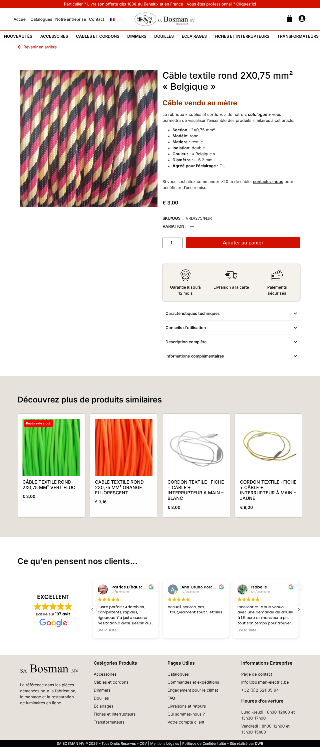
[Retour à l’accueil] (49, 668)
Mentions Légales (164, 743)
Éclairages (194, 36)
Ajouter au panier (243, 243)
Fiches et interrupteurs (242, 36)
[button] (298, 609)
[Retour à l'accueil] (164, 19)
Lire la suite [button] (107, 630)
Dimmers (136, 36)
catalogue (257, 114)
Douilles (164, 36)
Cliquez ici (246, 3)
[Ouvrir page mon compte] (302, 18)
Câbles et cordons (97, 36)
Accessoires (54, 36)
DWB (259, 743)
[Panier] (290, 18)
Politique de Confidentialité (204, 743)
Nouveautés (18, 36)
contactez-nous (268, 181)
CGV (143, 743)
